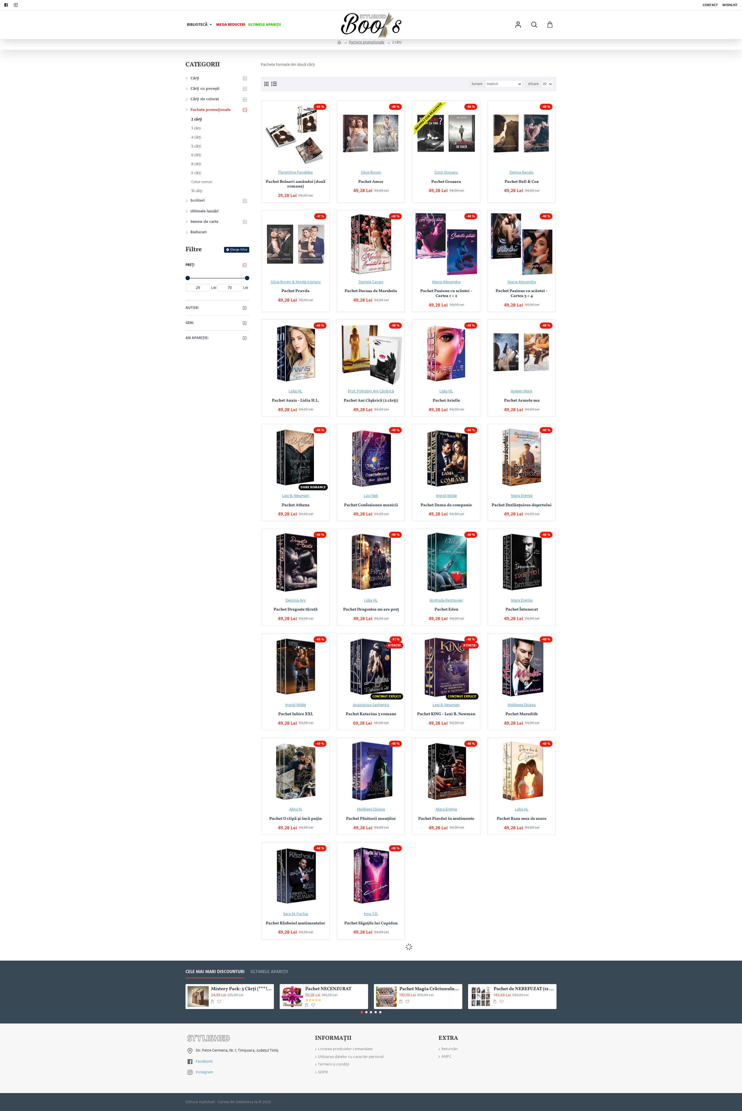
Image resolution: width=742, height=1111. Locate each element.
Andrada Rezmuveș (446, 600)
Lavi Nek (371, 496)
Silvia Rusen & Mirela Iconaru (296, 282)
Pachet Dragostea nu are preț (371, 609)
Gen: (190, 322)
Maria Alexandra (446, 282)
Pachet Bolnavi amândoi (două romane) (295, 185)
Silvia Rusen (371, 172)
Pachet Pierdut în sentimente (446, 819)
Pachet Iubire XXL (295, 714)
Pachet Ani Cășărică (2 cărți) (371, 400)
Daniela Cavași (371, 282)
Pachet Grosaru (446, 182)
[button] (362, 1012)
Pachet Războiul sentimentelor (295, 923)
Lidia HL (295, 391)
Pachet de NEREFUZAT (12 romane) (524, 989)
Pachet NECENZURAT (328, 989)
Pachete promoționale (366, 42)
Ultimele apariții (269, 972)
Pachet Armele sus (521, 400)
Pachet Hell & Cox (522, 182)
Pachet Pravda (295, 291)
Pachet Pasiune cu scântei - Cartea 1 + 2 (446, 294)
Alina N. (295, 809)
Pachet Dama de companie (446, 505)
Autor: (192, 307)
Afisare (533, 83)
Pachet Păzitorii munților (371, 819)
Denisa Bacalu (522, 172)
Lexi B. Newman (295, 496)
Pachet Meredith (521, 714)
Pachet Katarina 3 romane (371, 714)
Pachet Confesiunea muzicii (371, 505)
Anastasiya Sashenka (371, 705)
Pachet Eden (446, 609)
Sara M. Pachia (295, 914)
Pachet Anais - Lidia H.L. (295, 400)
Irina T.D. (371, 914)
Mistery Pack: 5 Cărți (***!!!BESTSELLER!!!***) (241, 989)
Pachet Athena (296, 505)
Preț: (190, 264)
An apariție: (197, 337)
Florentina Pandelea (295, 172)
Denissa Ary (295, 600)
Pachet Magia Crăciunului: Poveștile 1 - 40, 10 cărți (429, 989)
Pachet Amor (370, 182)
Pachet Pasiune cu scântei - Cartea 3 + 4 (522, 294)
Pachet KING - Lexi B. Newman (446, 714)
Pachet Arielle (446, 400)
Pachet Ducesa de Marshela (371, 291)
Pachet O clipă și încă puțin (295, 819)
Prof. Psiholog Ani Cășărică (371, 391)
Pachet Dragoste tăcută (296, 609)
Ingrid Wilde (446, 496)
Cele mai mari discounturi (215, 972)
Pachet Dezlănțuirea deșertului (522, 505)
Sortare (477, 83)
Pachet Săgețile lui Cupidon (371, 923)
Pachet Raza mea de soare (521, 819)
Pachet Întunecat (521, 609)
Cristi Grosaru (446, 172)
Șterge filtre (238, 249)
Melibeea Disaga (522, 705)
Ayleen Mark (521, 391)
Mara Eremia (521, 496)
